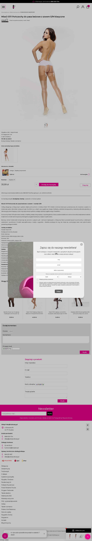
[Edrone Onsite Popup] (46, 270)
